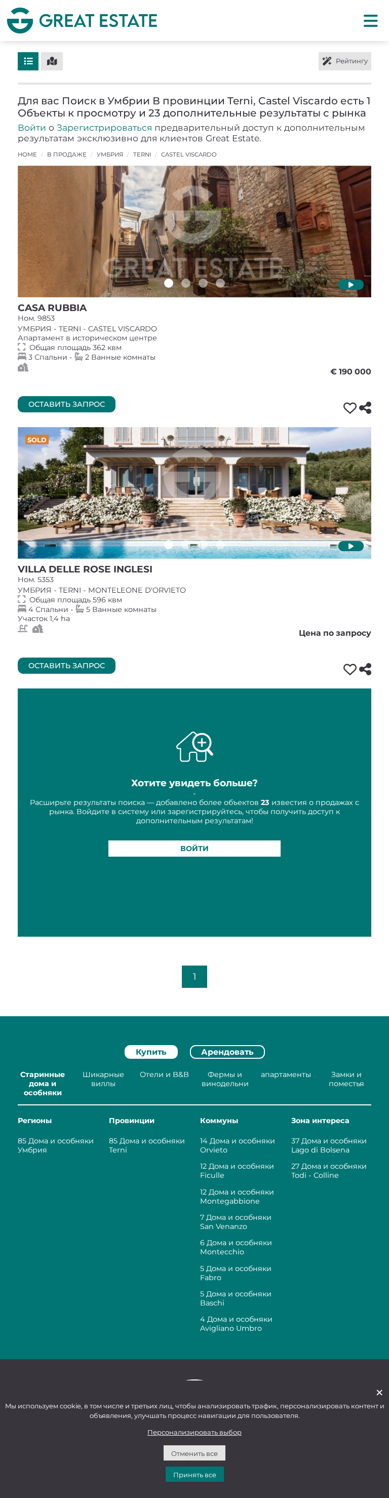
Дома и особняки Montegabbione (237, 1196)
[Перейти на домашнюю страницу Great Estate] (82, 20)
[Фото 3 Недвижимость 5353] (203, 544)
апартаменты (286, 1074)
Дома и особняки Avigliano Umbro (236, 1324)
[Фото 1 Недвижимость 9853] (168, 283)
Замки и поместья (346, 1079)
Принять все (194, 1475)
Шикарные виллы (103, 1079)
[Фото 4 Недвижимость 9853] (220, 283)
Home (27, 154)
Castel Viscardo (189, 154)
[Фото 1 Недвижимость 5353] (168, 544)
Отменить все (194, 1453)
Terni (142, 154)
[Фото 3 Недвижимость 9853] (203, 283)
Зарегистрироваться (104, 127)
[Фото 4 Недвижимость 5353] (220, 544)
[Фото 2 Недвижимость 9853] (185, 283)
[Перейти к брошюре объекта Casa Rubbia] (194, 231)
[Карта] (52, 61)
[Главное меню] (371, 20)
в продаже (67, 154)
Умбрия (110, 154)
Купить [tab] (151, 1052)
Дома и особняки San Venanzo (235, 1222)
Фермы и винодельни (225, 1079)
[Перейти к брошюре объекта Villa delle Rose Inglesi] (194, 493)
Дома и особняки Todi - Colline (329, 1171)
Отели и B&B (164, 1074)
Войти (32, 127)
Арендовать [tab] (227, 1052)
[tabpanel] (194, 1203)
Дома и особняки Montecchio (236, 1247)
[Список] (28, 61)
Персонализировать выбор (194, 1432)
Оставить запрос (66, 404)
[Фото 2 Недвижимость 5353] (185, 544)
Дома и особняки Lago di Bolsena (329, 1145)
